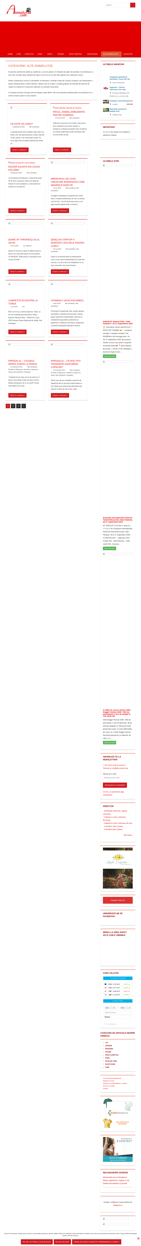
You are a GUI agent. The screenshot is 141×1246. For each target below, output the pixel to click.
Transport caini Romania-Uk (121, 101)
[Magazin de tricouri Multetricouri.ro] (118, 1127)
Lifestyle (29, 54)
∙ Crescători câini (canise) (113, 826)
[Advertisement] (70, 35)
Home (10, 54)
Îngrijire (109, 1049)
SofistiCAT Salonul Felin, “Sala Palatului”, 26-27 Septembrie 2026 (118, 322)
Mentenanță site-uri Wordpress (115, 1177)
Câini (40, 54)
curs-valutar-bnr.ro (112, 1023)
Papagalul (27, 372)
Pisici (49, 54)
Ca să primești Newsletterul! (112, 1078)
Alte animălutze (34, 127)
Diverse (108, 1046)
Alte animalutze (110, 54)
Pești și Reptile (111, 1055)
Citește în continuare (19, 150)
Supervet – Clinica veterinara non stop (118, 88)
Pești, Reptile (75, 54)
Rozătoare (110, 1064)
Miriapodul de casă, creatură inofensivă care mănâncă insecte (68, 181)
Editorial (28, 246)
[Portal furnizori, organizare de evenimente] (118, 1161)
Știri (19, 54)
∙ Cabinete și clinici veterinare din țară (117, 823)
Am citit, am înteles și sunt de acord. (37, 1242)
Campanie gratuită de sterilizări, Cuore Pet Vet (120, 78)
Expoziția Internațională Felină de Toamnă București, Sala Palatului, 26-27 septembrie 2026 (118, 520)
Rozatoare (92, 54)
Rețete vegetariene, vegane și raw (116, 1180)
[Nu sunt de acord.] (138, 1238)
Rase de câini (111, 1061)
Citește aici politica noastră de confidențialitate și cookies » (97, 1242)
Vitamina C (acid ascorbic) (67, 300)
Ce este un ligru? (21, 124)
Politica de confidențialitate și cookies (115, 1083)
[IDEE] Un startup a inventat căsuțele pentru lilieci (67, 242)
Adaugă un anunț (108, 1081)
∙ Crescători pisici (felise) (112, 829)
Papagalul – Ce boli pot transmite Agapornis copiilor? (66, 364)
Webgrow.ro (117, 1205)
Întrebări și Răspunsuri (15, 369)
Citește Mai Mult (109, 356)
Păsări (61, 54)
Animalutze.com (49, 6)
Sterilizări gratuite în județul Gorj (118, 110)
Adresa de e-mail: (110, 774)
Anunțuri (128, 54)
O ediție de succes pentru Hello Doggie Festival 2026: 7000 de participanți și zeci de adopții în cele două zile (117, 713)
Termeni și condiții (109, 1086)
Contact (105, 1088)
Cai (24, 246)
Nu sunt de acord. (62, 1242)
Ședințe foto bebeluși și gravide (115, 1183)
